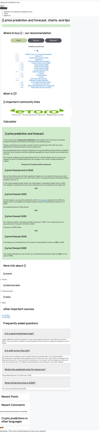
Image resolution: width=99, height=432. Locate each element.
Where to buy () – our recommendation (38, 54)
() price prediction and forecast (38, 61)
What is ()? (38, 56)
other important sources (38, 79)
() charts (41, 73)
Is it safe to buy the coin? (41, 84)
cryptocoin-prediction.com (10, 2)
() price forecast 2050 (41, 70)
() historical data (41, 75)
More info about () (39, 72)
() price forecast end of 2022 (41, 63)
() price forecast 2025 (41, 65)
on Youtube (6, 317)
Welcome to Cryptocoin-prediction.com (18, 12)
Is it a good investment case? (41, 82)
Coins (6, 14)
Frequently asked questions (38, 80)
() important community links (38, 58)
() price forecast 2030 (41, 66)
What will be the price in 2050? (41, 87)
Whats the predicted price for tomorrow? (41, 85)
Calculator (38, 59)
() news (41, 77)
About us (7, 15)
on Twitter (5, 315)
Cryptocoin (43, 200)
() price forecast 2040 (41, 68)
